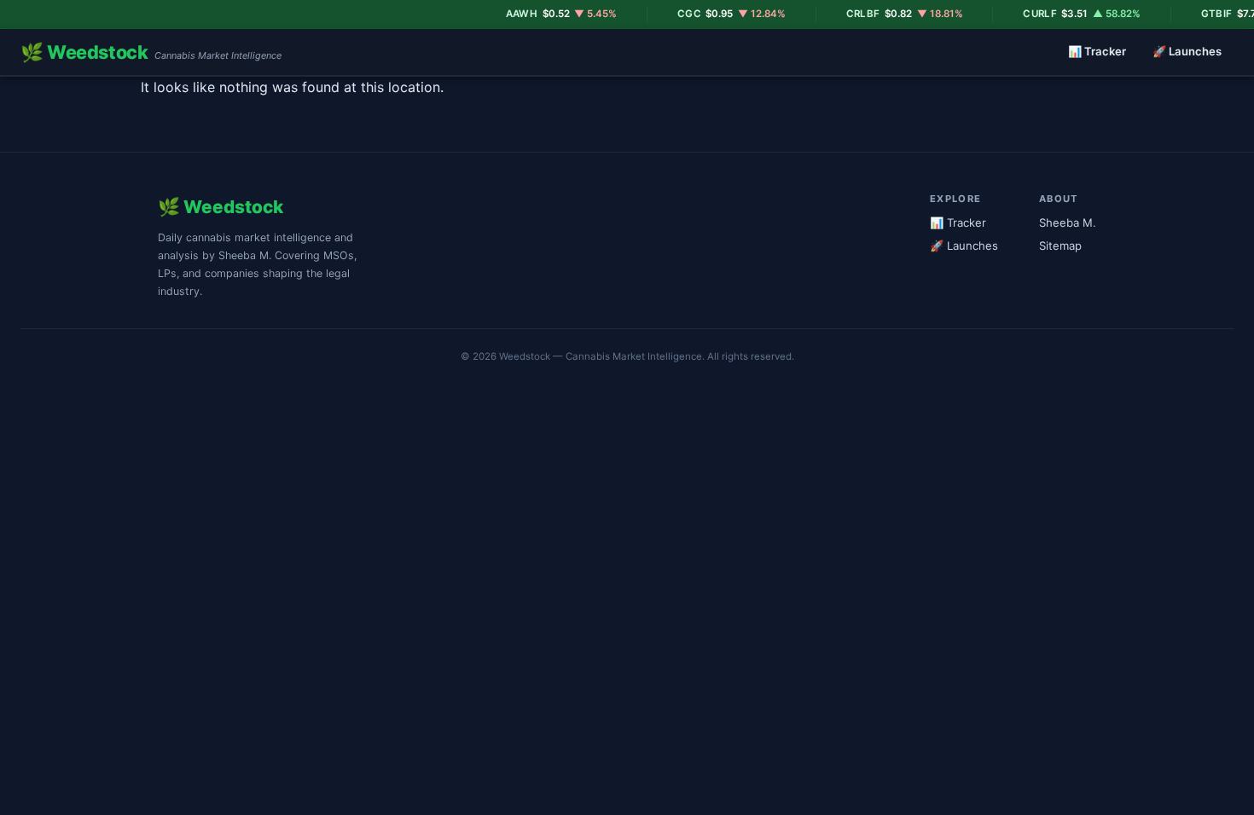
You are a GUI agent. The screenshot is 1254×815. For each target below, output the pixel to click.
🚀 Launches (1187, 51)
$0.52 (545, 14)
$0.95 (715, 14)
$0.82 (888, 14)
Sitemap (1060, 245)
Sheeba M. (1067, 222)
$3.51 (1066, 14)
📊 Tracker (1097, 51)
